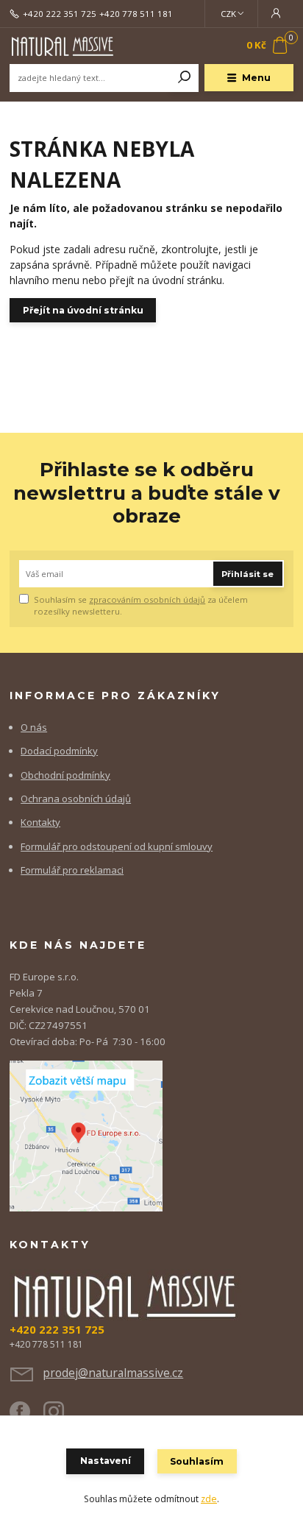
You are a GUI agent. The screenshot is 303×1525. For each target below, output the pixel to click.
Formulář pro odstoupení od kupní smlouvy (117, 846)
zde (209, 1499)
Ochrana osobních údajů (76, 798)
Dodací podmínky (59, 750)
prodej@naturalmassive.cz (113, 1373)
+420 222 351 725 (59, 14)
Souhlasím (197, 1461)
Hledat (185, 78)
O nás (34, 727)
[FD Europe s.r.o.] (86, 1135)
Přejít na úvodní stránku (83, 310)
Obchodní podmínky (65, 775)
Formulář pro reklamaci (72, 870)
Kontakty (40, 822)
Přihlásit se (247, 574)
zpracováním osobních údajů (147, 599)
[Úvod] (63, 45)
